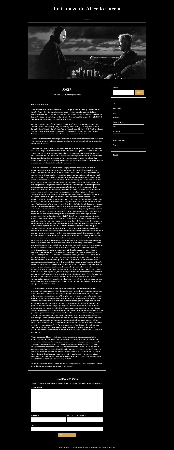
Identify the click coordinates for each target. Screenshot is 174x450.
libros (115, 127)
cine (114, 113)
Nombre (35, 416)
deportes (116, 118)
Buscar (116, 87)
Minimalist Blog (96, 447)
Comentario (36, 388)
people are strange (119, 140)
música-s (116, 136)
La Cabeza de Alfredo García (87, 8)
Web (32, 425)
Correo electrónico (76, 416)
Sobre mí (87, 20)
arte (114, 104)
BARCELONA (117, 108)
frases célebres (118, 122)
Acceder (115, 155)
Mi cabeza (116, 131)
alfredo (78, 95)
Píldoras (115, 145)
